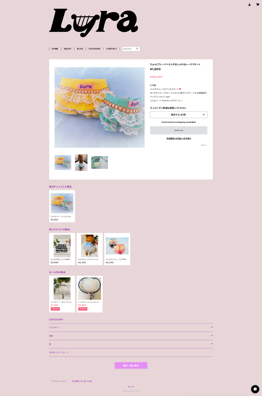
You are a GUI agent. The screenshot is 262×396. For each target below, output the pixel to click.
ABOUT (68, 49)
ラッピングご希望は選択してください (168, 108)
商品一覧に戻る (131, 365)
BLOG (80, 49)
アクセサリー (54, 327)
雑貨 (51, 336)
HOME (55, 49)
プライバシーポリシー (59, 381)
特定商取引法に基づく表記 (82, 381)
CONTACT (111, 49)
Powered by (128, 391)
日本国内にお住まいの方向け (178, 138)
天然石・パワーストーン (59, 352)
